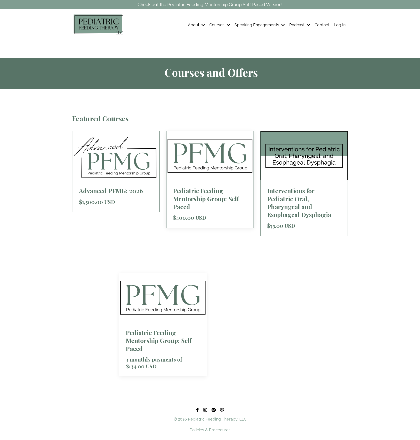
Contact (322, 25)
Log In (340, 25)
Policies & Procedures (210, 430)
